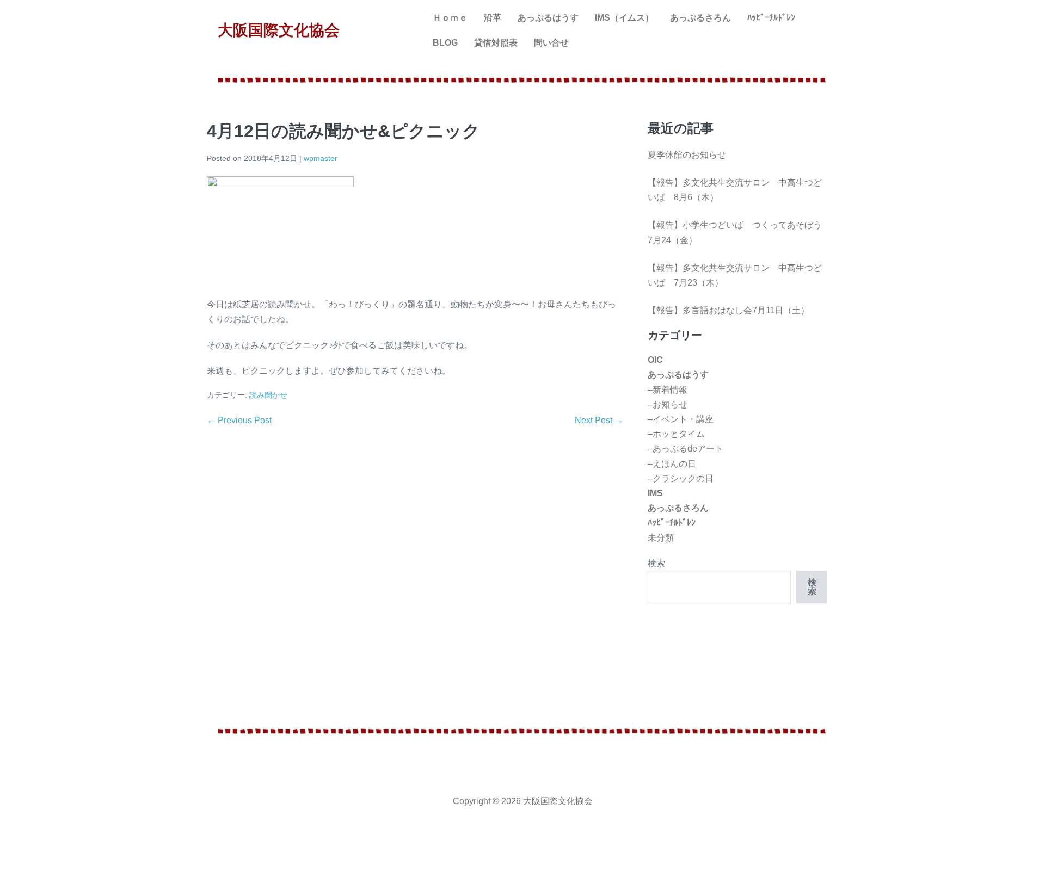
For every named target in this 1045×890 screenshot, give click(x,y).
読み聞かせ (268, 395)
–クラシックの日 (681, 478)
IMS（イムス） (624, 17)
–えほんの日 (672, 463)
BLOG (445, 42)
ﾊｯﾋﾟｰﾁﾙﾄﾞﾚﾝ (771, 17)
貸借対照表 (496, 42)
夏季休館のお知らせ (687, 154)
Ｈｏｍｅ (450, 17)
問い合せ (551, 42)
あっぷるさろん (700, 17)
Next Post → (599, 420)
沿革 (492, 17)
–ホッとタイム (676, 433)
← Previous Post (239, 420)
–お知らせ (667, 404)
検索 (656, 563)
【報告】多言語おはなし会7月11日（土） (728, 310)
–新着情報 (667, 389)
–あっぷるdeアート (685, 448)
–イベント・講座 (681, 419)
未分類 (661, 537)
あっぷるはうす (548, 17)
